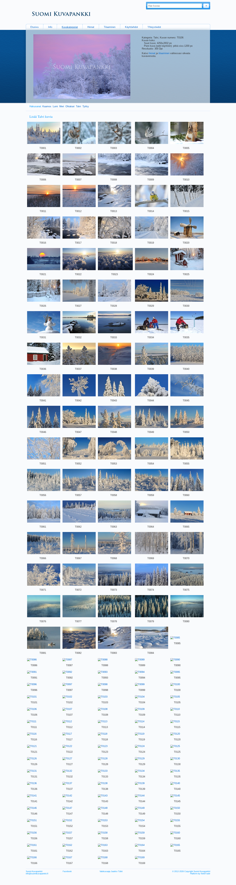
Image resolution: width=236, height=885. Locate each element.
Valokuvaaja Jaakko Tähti (111, 871)
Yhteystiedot (154, 27)
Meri (61, 106)
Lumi (55, 106)
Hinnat (90, 27)
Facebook (67, 871)
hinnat (152, 53)
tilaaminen (164, 53)
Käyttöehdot (131, 27)
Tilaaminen (109, 27)
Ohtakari (69, 106)
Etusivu (34, 27)
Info (50, 27)
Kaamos (46, 106)
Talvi (78, 106)
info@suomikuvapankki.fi (37, 873)
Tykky (85, 106)
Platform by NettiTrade (200, 873)
